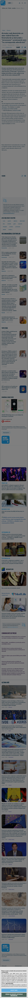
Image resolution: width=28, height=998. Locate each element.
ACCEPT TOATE (14, 990)
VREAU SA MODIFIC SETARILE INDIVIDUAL (14, 994)
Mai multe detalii (9, 983)
